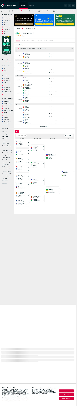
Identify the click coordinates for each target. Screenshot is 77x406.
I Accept (66, 391)
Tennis (18, 28)
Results (33, 40)
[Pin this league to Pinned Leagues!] (33, 33)
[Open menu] (73, 5)
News (28, 40)
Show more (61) (5, 124)
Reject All (66, 394)
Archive (51, 40)
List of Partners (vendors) (38, 395)
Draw (45, 40)
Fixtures (40, 40)
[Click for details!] (44, 55)
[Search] (65, 5)
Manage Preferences (66, 398)
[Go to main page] (9, 5)
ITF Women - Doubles (29, 28)
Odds (23, 40)
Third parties (11, 400)
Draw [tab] (17, 131)
